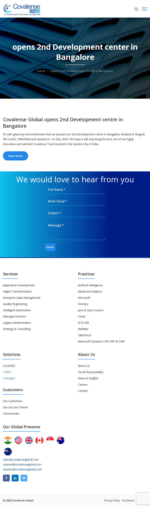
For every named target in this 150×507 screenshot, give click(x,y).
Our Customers (12, 401)
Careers (83, 384)
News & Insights (88, 378)
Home (41, 71)
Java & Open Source (90, 310)
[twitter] (24, 478)
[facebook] (6, 478)
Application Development (19, 285)
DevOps (83, 304)
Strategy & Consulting (16, 329)
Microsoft (84, 298)
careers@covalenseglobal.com (22, 464)
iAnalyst (10, 378)
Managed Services (14, 316)
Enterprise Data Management (21, 298)
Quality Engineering (15, 304)
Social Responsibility (90, 372)
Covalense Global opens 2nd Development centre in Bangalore (63, 122)
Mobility (83, 329)
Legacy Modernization (17, 322)
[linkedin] (15, 478)
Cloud (81, 316)
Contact (83, 391)
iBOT (8, 372)
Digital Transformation (17, 291)
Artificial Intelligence (90, 285)
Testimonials (11, 413)
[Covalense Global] (28, 9)
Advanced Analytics (90, 291)
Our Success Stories (15, 407)
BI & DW (83, 322)
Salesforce (84, 335)
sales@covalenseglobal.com (20, 459)
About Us (84, 366)
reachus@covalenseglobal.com (22, 469)
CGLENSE (9, 366)
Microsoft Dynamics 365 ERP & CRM (101, 341)
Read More (15, 156)
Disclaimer (128, 500)
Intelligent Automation (17, 310)
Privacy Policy (112, 500)
